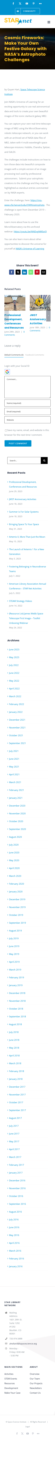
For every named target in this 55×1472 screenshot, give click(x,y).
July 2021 (14, 750)
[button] (6, 315)
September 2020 (17, 829)
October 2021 (16, 735)
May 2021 (14, 766)
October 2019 (16, 914)
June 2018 (14, 1039)
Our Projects (36, 1383)
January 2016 (16, 1266)
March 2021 (15, 782)
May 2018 (14, 1047)
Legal (27, 1426)
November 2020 (17, 813)
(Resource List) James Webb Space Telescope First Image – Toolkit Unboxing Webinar (26, 618)
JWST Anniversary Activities (36, 303)
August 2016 (15, 1211)
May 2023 (14, 657)
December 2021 (17, 719)
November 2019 (17, 907)
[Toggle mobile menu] (49, 22)
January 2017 (16, 1172)
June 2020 (14, 852)
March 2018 (15, 1063)
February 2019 (16, 977)
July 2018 (14, 1032)
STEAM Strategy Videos (20, 600)
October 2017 (16, 1102)
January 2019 (16, 985)
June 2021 (14, 758)
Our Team (35, 1378)
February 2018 (16, 1071)
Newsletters (36, 1388)
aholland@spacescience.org (17, 1343)
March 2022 (15, 696)
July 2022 (14, 665)
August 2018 (15, 1024)
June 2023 (14, 649)
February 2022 (16, 704)
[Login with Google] (7, 371)
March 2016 (15, 1250)
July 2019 (14, 938)
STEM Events (10, 1378)
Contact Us (35, 1392)
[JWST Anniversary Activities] (40, 303)
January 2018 (16, 1078)
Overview (34, 1373)
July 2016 (14, 1219)
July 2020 (14, 844)
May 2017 (14, 1141)
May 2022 (14, 680)
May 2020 (14, 860)
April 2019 (14, 961)
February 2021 (16, 790)
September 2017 (17, 1110)
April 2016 (14, 1242)
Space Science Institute (17, 1422)
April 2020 (14, 868)
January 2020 (16, 891)
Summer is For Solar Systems (24, 511)
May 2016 (14, 1235)
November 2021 (17, 727)
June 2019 (14, 946)
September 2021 (17, 743)
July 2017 (14, 1125)
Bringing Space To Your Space (24, 524)
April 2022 (14, 688)
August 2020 (15, 836)
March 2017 (15, 1157)
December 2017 (17, 1086)
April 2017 (14, 1149)
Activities (8, 1373)
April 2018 (14, 1055)
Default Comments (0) (13, 354)
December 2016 (17, 1180)
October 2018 (16, 1008)
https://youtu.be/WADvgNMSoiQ (30, 231)
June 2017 (14, 1133)
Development (11, 1388)
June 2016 (14, 1227)
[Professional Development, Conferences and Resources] (14, 303)
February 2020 (16, 883)
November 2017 (17, 1094)
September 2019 (17, 922)
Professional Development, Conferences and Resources (10, 303)
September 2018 (17, 1016)
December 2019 (17, 899)
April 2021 (14, 774)
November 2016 (17, 1188)
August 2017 (15, 1117)
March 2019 (15, 969)
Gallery (19, 303)
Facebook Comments (34, 354)
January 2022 (16, 711)
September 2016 (17, 1203)
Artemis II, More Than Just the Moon (27, 536)
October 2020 (16, 821)
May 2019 (14, 954)
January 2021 (16, 797)
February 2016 (16, 1258)
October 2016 (16, 1196)
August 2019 (15, 930)
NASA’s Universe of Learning (30, 248)
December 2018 (17, 993)
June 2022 (14, 672)
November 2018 (17, 1000)
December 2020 (17, 805)
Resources (9, 1383)
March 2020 (15, 875)
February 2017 (16, 1164)
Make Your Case (12, 1392)
